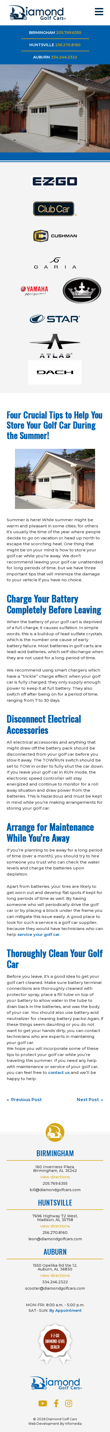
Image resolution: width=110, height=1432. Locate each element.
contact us (59, 1072)
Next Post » (90, 1099)
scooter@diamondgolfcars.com (55, 1288)
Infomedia (73, 1424)
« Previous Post (24, 1099)
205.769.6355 (68, 32)
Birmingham (42, 32)
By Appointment (65, 1310)
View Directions (55, 1177)
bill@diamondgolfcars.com (55, 1190)
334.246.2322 (64, 57)
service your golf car (38, 934)
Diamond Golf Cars (36, 12)
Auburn (41, 57)
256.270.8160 (68, 44)
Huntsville (41, 44)
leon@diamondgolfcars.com (55, 1239)
